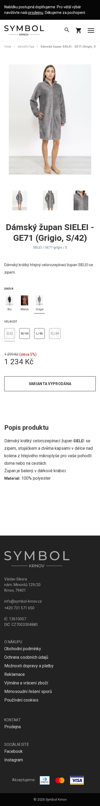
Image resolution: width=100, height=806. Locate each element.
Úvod (7, 46)
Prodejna (12, 726)
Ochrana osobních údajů (26, 657)
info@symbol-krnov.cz (23, 601)
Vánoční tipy (26, 46)
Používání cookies (21, 700)
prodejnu (35, 12)
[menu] (91, 30)
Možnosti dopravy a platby (29, 665)
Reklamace (14, 674)
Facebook (13, 751)
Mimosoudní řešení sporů (28, 691)
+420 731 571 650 (19, 608)
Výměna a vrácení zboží (26, 682)
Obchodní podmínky (22, 648)
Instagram (13, 759)
